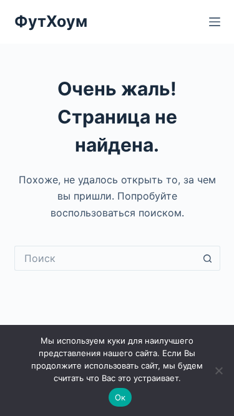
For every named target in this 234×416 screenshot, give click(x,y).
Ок (120, 397)
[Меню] (214, 21)
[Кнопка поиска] (207, 258)
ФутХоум (50, 21)
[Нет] (218, 370)
